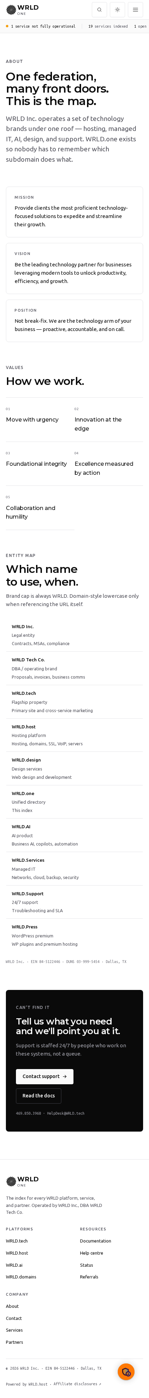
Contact (14, 1318)
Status (86, 1265)
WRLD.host (17, 1252)
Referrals (89, 1276)
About (12, 1306)
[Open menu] (135, 9)
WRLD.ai (14, 1265)
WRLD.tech (17, 1240)
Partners (14, 1342)
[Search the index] (99, 9)
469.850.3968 (28, 1113)
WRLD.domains (21, 1276)
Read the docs (39, 1095)
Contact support (45, 1076)
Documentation (95, 1240)
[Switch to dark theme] (117, 9)
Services (14, 1330)
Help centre (91, 1252)
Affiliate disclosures (77, 1384)
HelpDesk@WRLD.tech (66, 1113)
